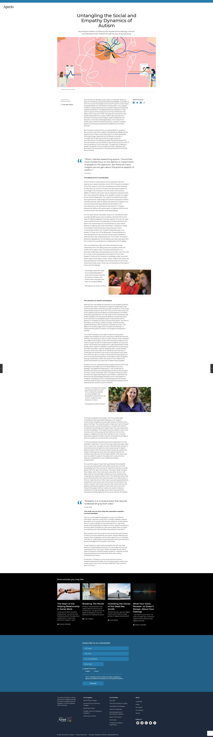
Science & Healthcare (115, 709)
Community (112, 720)
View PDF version (67, 104)
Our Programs (87, 697)
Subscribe (93, 683)
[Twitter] (142, 722)
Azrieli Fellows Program (90, 700)
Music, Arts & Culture (115, 717)
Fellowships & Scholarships (117, 706)
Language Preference (89, 668)
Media (137, 704)
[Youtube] (150, 722)
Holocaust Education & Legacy (118, 703)
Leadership (139, 701)
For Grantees (139, 710)
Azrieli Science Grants (89, 716)
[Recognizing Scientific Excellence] (1, 368)
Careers (138, 713)
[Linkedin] (146, 722)
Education (112, 700)
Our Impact (139, 707)
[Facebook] (137, 722)
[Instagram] (154, 722)
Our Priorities (113, 697)
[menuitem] (81, 734)
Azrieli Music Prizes (88, 708)
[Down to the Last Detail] (211, 368)
